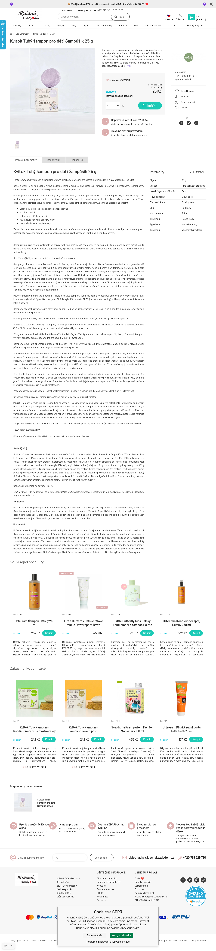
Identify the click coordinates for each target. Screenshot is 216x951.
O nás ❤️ (139, 878)
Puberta (123, 25)
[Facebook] (183, 880)
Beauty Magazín (195, 25)
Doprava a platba (105, 889)
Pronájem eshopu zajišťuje (162, 940)
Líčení (86, 25)
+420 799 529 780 (102, 10)
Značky (60, 25)
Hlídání (184, 107)
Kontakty (101, 885)
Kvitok (188, 79)
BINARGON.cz (183, 940)
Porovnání (186, 96)
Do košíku (149, 105)
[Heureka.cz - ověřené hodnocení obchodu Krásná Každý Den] (195, 905)
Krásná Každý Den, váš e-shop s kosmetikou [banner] (29, 15)
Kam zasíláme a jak (144, 892)
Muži (136, 25)
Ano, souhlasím (121, 935)
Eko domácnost (153, 25)
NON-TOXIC (174, 25)
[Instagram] (196, 880)
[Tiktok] (203, 880)
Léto (30, 25)
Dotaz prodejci (188, 102)
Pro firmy (139, 889)
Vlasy (52, 34)
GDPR (100, 892)
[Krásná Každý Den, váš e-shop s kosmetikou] (11, 34)
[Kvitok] (188, 65)
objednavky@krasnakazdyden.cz (76, 10)
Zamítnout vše (94, 935)
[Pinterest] (189, 880)
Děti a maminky (104, 25)
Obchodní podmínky (107, 878)
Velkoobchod (141, 885)
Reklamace (102, 896)
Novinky (17, 25)
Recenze (101, 900)
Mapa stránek (199, 940)
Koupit (48, 633)
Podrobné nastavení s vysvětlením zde (108, 941)
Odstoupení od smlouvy (108, 882)
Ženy (73, 25)
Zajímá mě (45, 25)
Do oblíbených (187, 91)
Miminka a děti (39, 34)
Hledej (121, 16)
